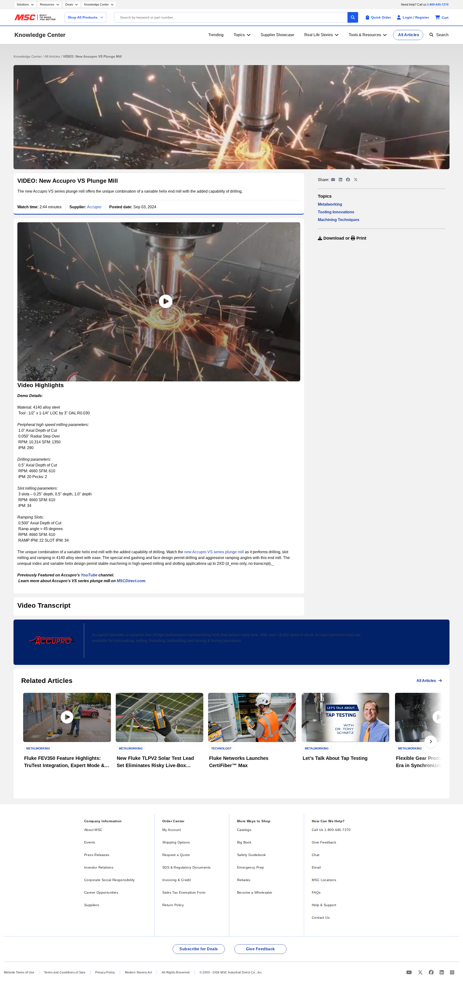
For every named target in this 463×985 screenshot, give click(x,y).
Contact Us (321, 917)
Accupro (94, 207)
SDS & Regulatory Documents (186, 867)
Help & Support (324, 905)
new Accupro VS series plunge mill (214, 552)
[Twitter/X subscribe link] (421, 972)
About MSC (93, 830)
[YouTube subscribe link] (409, 972)
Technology (221, 748)
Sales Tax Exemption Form (184, 892)
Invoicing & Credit (176, 880)
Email (316, 867)
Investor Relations (98, 867)
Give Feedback (324, 842)
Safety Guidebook (251, 855)
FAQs (316, 892)
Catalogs (244, 830)
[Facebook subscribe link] (432, 972)
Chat (316, 855)
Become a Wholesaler (254, 892)
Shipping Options (176, 842)
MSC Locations (324, 880)
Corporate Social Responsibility (109, 880)
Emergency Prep (250, 867)
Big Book (244, 842)
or (344, 238)
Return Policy (173, 905)
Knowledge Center (39, 35)
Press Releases (96, 855)
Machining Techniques (338, 220)
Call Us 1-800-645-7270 (331, 830)
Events (89, 842)
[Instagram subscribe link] (452, 972)
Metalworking (330, 204)
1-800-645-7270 (438, 4)
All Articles (53, 56)
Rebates (244, 880)
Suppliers (91, 905)
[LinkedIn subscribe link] (442, 972)
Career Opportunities (101, 892)
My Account (171, 830)
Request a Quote (176, 855)
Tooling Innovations (336, 212)
